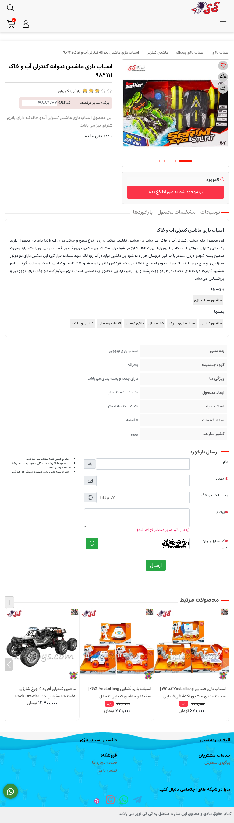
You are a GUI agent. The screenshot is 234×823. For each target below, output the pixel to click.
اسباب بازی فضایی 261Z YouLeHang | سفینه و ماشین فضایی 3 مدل (119, 692)
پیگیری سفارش (217, 762)
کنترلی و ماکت (83, 323)
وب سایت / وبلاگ (214, 495)
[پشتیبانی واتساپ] (10, 791)
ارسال (156, 565)
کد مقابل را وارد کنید (215, 544)
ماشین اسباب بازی (208, 300)
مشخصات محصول (177, 212)
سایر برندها (90, 102)
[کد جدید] (92, 543)
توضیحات (210, 212)
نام (225, 462)
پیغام (220, 512)
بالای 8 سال (135, 323)
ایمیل (220, 478)
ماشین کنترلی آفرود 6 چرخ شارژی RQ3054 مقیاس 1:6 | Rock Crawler (45, 692)
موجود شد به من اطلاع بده (174, 192)
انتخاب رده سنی (109, 323)
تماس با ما (108, 770)
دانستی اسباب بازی (98, 740)
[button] (225, 664)
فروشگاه (109, 755)
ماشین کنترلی (157, 52)
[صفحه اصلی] (220, 52)
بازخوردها (143, 212)
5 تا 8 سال (156, 323)
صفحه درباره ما (104, 762)
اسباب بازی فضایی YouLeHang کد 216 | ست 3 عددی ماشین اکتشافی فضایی (193, 692)
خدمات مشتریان (214, 755)
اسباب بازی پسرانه (190, 52)
